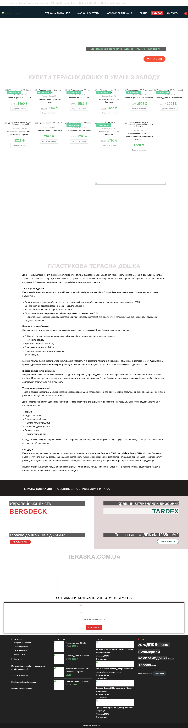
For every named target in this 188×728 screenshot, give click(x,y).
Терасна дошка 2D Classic (19, 98)
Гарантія (44, 3)
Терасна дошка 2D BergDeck (49, 130)
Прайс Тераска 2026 (145, 673)
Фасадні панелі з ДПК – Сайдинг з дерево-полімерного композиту (139, 136)
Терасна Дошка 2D (19, 95)
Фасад (153, 665)
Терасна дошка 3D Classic (79, 130)
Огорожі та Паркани (19, 129)
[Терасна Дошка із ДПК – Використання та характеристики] (115, 644)
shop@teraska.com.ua (26, 682)
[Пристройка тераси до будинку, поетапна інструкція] (115, 702)
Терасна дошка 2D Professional (139, 98)
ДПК (150, 644)
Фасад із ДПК (139, 130)
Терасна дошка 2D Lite (79, 98)
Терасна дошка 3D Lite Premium (109, 133)
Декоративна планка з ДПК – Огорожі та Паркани (19, 133)
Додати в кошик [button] (19, 109)
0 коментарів (102, 659)
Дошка (161, 658)
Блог (73, 3)
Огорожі (171, 659)
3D (144, 645)
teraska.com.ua (25, 688)
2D (140, 645)
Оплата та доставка (28, 3)
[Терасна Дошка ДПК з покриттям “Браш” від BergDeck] (115, 683)
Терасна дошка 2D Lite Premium (109, 100)
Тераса (144, 665)
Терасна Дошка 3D (168, 95)
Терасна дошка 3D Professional (169, 98)
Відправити (94, 627)
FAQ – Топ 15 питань (59, 3)
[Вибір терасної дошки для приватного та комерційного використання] (115, 664)
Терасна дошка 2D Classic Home (49, 100)
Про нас (13, 3)
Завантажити (159, 673)
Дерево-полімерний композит (154, 651)
